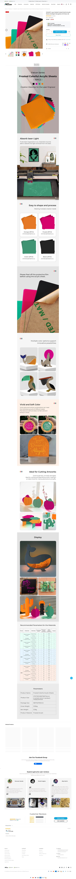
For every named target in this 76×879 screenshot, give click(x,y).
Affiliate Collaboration (42, 854)
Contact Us (41, 852)
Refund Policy (7, 852)
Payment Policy (7, 854)
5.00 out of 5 (18, 819)
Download (23, 852)
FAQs (23, 857)
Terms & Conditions (8, 859)
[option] (38, 2)
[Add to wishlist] (69, 32)
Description (36, 64)
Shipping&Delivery (8, 857)
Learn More (68, 40)
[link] (12, 749)
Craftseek (23, 854)
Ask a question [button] (60, 821)
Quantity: (48, 30)
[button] (6, 31)
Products (10, 9)
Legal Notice (7, 862)
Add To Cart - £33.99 (60, 32)
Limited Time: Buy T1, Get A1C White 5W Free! (38, 1)
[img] (8, 829)
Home (6, 9)
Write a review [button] (60, 818)
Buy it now (58, 35)
